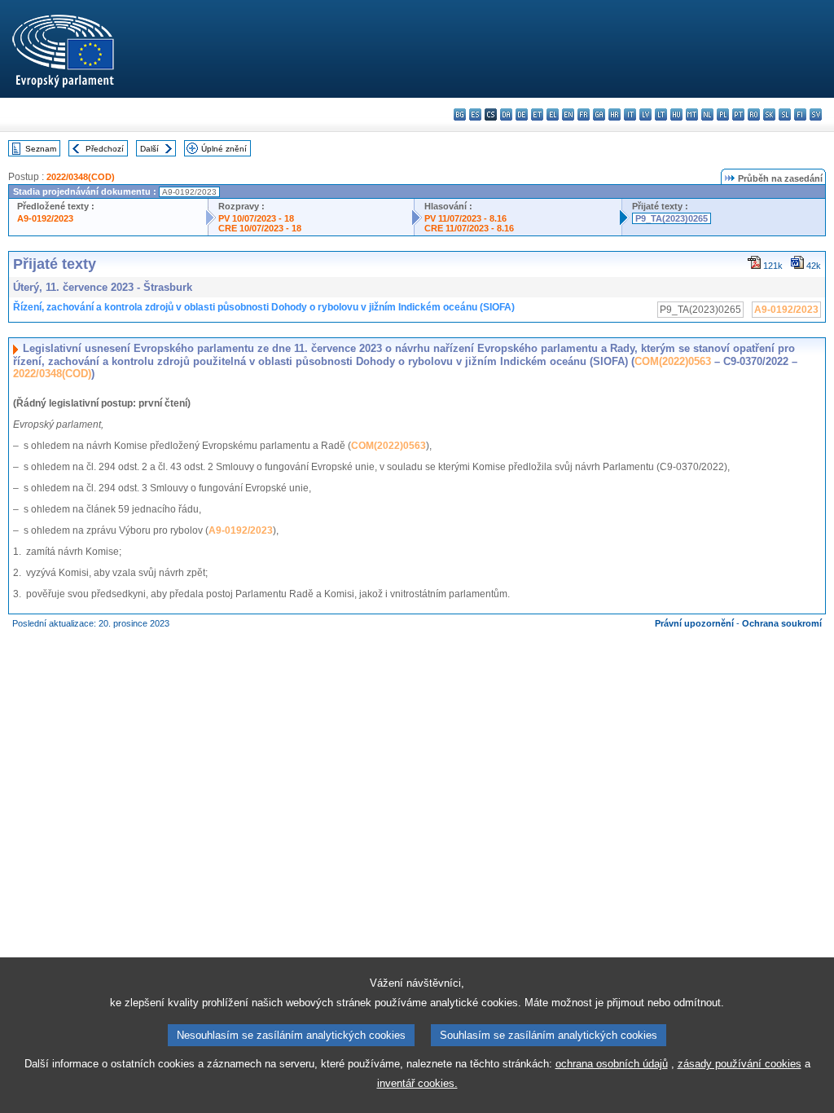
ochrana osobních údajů (611, 1064)
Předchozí (105, 148)
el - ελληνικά (552, 114)
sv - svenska (816, 114)
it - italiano (630, 114)
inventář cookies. (417, 1083)
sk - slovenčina (769, 114)
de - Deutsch (522, 114)
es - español (475, 114)
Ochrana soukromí (782, 623)
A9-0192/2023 (45, 218)
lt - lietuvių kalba (661, 114)
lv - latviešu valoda (645, 114)
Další (149, 148)
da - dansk (506, 114)
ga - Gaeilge (599, 114)
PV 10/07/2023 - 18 (256, 218)
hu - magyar (676, 114)
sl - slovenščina (785, 114)
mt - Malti (692, 114)
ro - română (754, 114)
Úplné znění (224, 148)
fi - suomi (800, 114)
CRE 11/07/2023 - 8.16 (469, 228)
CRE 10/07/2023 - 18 (259, 228)
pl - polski (723, 114)
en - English (568, 114)
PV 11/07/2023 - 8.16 (465, 218)
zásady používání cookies (739, 1064)
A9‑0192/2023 (240, 530)
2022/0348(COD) (80, 177)
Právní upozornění (694, 623)
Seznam (40, 148)
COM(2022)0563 (672, 361)
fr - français (583, 114)
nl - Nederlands (707, 114)
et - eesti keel (537, 114)
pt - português (738, 114)
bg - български (460, 114)
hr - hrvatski (614, 114)
